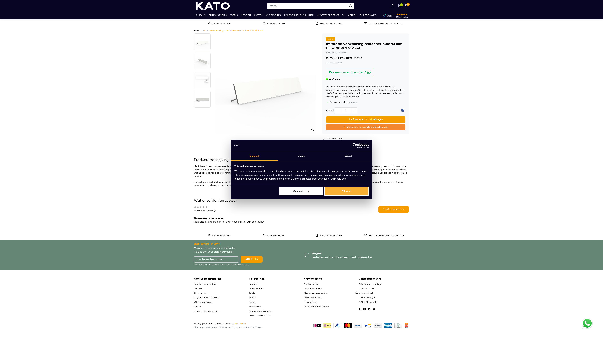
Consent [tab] (254, 156)
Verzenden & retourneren (316, 307)
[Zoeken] (350, 6)
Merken (352, 15)
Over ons (198, 289)
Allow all (346, 191)
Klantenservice (311, 284)
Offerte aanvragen (203, 302)
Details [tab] (301, 156)
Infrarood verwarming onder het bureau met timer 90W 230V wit (233, 31)
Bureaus (201, 15)
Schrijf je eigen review (336, 53)
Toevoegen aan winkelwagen (368, 119)
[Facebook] (402, 110)
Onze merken (200, 293)
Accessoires (273, 15)
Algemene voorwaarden (316, 293)
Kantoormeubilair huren (299, 15)
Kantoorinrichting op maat (207, 311)
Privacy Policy (310, 302)
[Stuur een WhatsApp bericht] (587, 323)
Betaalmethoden (312, 297)
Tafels (234, 15)
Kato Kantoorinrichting (205, 284)
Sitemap (247, 327)
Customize (299, 191)
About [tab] (348, 156)
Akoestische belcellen (330, 15)
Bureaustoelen (218, 15)
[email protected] (364, 293)
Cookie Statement (313, 288)
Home (197, 31)
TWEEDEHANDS (368, 15)
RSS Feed (257, 327)
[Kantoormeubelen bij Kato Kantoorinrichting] (213, 6)
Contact (198, 307)
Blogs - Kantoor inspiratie (206, 297)
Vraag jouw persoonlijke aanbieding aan (367, 127)
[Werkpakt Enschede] (406, 325)
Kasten (258, 15)
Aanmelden (251, 259)
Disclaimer (223, 327)
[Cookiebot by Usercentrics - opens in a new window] (355, 145)
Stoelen (246, 15)
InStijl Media (240, 324)
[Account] (393, 6)
